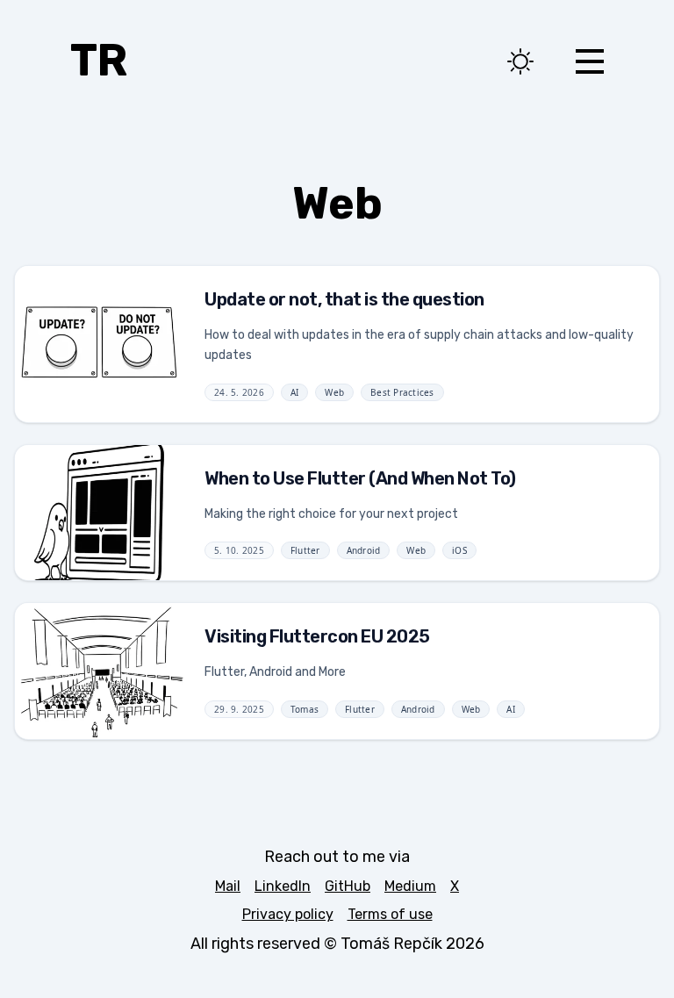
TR (98, 60)
